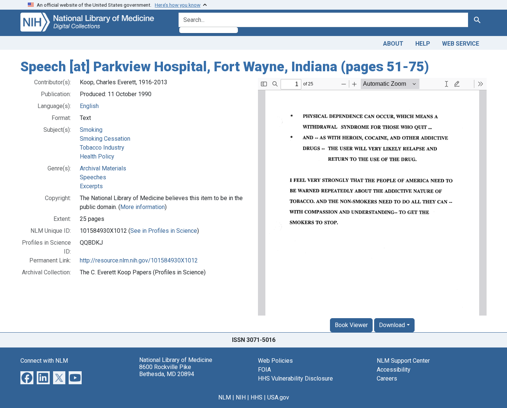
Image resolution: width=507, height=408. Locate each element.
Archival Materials (103, 168)
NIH (241, 397)
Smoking (91, 129)
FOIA (264, 369)
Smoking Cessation (105, 138)
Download (392, 325)
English (89, 106)
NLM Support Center (403, 360)
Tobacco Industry (102, 147)
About (393, 43)
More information (142, 206)
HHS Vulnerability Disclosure (295, 378)
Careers (387, 378)
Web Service (460, 43)
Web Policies (275, 360)
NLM (224, 397)
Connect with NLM (44, 360)
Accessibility (393, 369)
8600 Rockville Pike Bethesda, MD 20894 (166, 370)
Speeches (93, 177)
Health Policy (97, 156)
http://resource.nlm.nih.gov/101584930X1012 (139, 260)
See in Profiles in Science (163, 230)
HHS (256, 397)
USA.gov (278, 397)
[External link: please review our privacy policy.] (26, 377)
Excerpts (91, 186)
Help (422, 43)
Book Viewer (351, 325)
